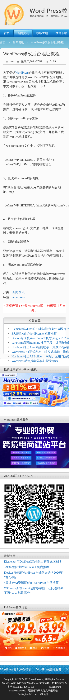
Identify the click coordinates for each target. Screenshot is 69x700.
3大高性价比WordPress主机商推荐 (34, 333)
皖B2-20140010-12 (23, 686)
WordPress (21, 72)
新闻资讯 (23, 33)
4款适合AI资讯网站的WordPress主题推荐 (31, 582)
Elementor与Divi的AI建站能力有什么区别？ (33, 561)
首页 (7, 33)
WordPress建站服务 (49, 669)
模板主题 (42, 33)
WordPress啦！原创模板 (15, 669)
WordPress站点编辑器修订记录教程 (35, 361)
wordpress (18, 297)
